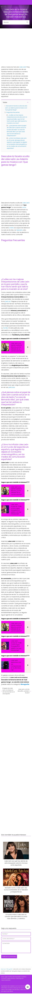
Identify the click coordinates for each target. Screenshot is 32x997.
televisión (19, 230)
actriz (24, 207)
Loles (21, 67)
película (8, 301)
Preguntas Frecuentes (13, 112)
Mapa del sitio (11, 978)
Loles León (25, 203)
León (24, 67)
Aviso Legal (4, 977)
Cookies (23, 977)
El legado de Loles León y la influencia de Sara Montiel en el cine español (8, 690)
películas (12, 387)
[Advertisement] (16, 47)
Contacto (4, 978)
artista (11, 228)
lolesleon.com (14, 986)
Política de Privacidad (14, 977)
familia (5, 328)
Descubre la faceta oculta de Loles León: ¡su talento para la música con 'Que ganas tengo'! (16, 108)
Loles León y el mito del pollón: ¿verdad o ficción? (24, 691)
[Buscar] (26, 21)
